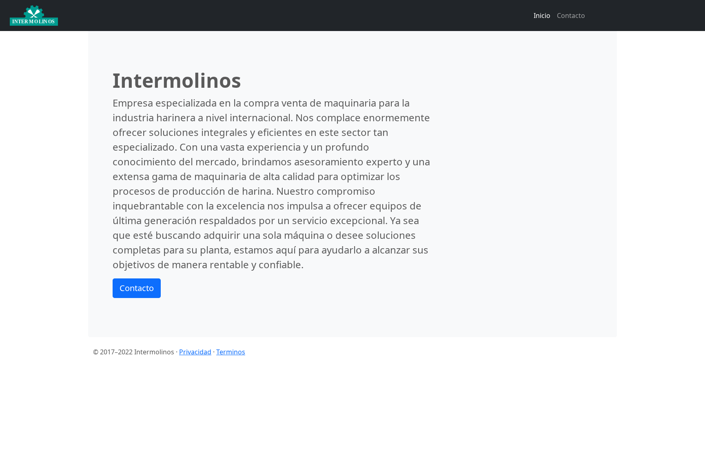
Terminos (230, 351)
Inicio (542, 15)
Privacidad (195, 351)
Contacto (571, 15)
